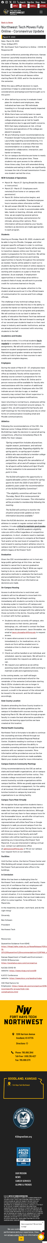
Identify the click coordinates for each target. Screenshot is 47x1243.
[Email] (14, 2)
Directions (21, 1043)
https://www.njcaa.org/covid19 (22, 970)
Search (22, 2)
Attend (43, 6)
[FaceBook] (2, 2)
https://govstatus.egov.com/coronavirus (19, 962)
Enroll (33, 6)
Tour (24, 6)
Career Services (23, 1180)
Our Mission (21, 1173)
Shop (37, 2)
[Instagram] (6, 2)
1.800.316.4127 (30, 1056)
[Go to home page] (13, 12)
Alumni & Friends (23, 1184)
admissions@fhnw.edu (13, 848)
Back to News (7, 22)
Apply (15, 6)
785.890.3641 (27, 1052)
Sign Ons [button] (30, 2)
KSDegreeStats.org (23, 1136)
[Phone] (18, 2)
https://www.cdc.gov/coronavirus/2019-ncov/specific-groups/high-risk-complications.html (24, 988)
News (43, 2)
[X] (10, 2)
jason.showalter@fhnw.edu (24, 632)
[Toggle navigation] (41, 12)
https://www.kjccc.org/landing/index (25, 978)
